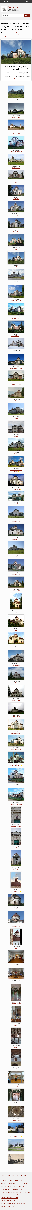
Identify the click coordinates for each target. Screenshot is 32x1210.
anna (16, 948)
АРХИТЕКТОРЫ (21, 1203)
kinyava (15, 453)
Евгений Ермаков (15, 489)
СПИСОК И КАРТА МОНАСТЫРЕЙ (9, 1195)
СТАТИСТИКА (11, 1184)
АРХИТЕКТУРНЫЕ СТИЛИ (7, 1206)
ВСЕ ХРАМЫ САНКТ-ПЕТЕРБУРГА (21, 1192)
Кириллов (3, 35)
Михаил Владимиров (16, 300)
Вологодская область (9, 33)
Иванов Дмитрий (16, 101)
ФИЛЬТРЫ (3, 1184)
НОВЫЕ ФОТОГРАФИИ (6, 1186)
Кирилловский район (21, 33)
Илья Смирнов (16, 117)
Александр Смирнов (16, 826)
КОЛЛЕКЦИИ (4, 1181)
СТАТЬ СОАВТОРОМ (13, 1175)
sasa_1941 (15, 73)
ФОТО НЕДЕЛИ (18, 1186)
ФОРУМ (17, 1181)
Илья (16, 612)
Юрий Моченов (16, 168)
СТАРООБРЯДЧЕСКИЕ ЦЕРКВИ (8, 1201)
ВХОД (14, 1)
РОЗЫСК (23, 1181)
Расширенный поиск (15, 17)
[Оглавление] (2, 33)
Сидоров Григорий (16, 133)
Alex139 (16, 182)
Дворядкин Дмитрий (15, 765)
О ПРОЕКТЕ (4, 1175)
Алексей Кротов (16, 352)
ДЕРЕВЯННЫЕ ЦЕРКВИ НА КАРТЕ (9, 1198)
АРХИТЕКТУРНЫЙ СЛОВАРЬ (8, 1203)
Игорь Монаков (16, 665)
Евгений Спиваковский (16, 151)
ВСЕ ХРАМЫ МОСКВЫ (6, 1192)
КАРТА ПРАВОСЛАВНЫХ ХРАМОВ (9, 1178)
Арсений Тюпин (15, 318)
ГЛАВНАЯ (6, 1)
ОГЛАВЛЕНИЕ (24, 1175)
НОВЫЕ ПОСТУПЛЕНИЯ (23, 1184)
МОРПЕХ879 (16, 199)
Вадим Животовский (16, 733)
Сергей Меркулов (16, 283)
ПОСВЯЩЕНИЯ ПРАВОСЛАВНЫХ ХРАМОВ (11, 1189)
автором (16, 78)
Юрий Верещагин (15, 891)
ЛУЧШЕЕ (11, 1181)
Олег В (16, 418)
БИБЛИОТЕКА (26, 1186)
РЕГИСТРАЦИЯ (25, 1)
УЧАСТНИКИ (22, 1178)
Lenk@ (16, 504)
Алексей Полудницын (16, 368)
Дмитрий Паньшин (16, 384)
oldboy (16, 1086)
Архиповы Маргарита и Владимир (16, 470)
